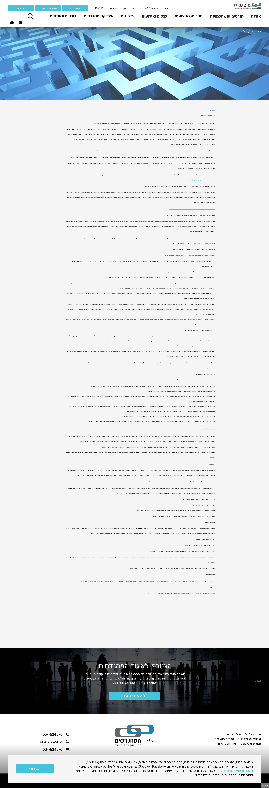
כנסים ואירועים (154, 16)
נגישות (265, 786)
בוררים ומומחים (63, 15)
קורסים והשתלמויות (227, 16)
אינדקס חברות (118, 8)
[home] (234, 6)
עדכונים (127, 15)
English (100, 8)
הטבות (167, 8)
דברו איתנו (21, 8)
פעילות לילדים (151, 8)
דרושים (134, 8)
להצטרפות (134, 695)
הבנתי (35, 768)
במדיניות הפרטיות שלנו (238, 771)
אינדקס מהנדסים (98, 15)
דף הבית (256, 31)
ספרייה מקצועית (188, 15)
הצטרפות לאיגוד (48, 8)
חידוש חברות (75, 8)
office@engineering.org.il (195, 180)
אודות (256, 16)
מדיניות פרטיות (227, 743)
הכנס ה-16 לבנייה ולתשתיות (244, 734)
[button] (254, 15)
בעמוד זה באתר (177, 163)
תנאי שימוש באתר (250, 743)
